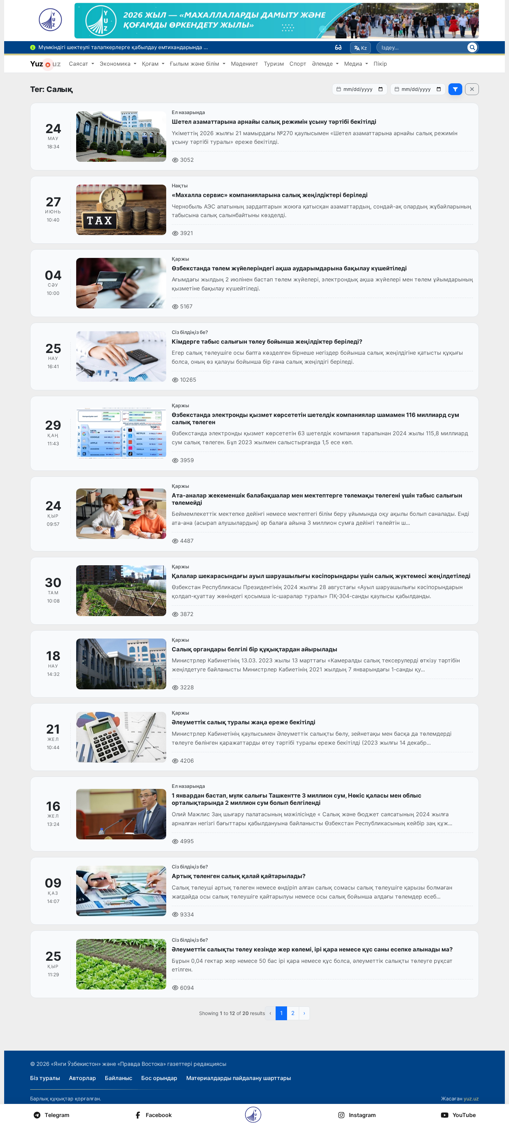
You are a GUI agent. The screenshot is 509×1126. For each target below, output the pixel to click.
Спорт (297, 63)
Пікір (380, 63)
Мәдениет (244, 63)
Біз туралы (45, 1077)
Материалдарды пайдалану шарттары (238, 1077)
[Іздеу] (472, 47)
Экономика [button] (116, 63)
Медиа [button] (354, 63)
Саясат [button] (79, 63)
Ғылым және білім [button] (195, 63)
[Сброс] (472, 89)
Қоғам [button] (151, 63)
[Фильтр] (455, 89)
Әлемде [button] (323, 63)
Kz (364, 48)
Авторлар (82, 1077)
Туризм (274, 63)
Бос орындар (159, 1077)
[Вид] (338, 47)
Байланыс (118, 1077)
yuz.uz (471, 1098)
